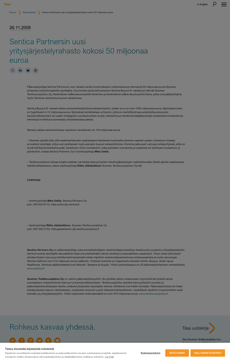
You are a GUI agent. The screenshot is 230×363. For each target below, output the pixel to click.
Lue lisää (109, 357)
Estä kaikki (177, 353)
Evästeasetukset (150, 353)
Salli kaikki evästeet (208, 353)
